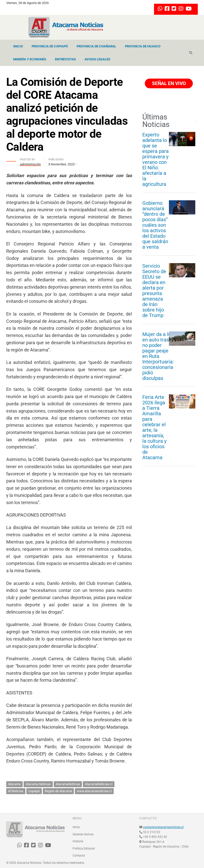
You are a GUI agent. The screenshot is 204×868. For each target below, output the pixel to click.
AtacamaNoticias (68, 784)
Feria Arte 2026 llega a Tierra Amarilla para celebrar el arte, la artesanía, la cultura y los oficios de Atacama (154, 427)
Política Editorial (84, 848)
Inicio (18, 46)
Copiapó (34, 791)
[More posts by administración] (11, 160)
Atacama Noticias (38, 784)
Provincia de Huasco (142, 46)
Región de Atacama (58, 791)
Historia (78, 841)
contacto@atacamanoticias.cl (163, 827)
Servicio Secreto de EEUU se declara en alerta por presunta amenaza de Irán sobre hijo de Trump (154, 290)
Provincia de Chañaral (96, 46)
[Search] (190, 53)
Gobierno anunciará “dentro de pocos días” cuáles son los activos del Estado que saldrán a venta (155, 225)
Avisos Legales (97, 59)
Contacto (79, 855)
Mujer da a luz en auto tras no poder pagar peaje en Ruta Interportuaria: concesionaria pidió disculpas (158, 356)
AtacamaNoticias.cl (98, 784)
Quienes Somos (83, 834)
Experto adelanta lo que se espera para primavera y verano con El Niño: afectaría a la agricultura (155, 159)
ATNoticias (15, 791)
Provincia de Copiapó (50, 46)
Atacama (14, 784)
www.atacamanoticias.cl (94, 791)
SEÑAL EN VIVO (168, 83)
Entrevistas (65, 59)
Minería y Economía (29, 59)
